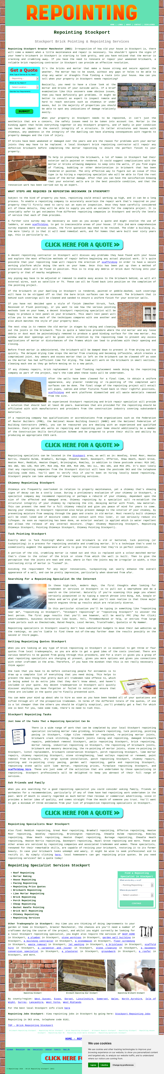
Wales (114, 999)
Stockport (79, 455)
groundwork (108, 951)
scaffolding (40, 224)
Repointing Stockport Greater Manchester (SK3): (40, 49)
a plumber (34, 937)
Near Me (66, 1049)
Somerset (102, 999)
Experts (57, 1049)
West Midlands (72, 1002)
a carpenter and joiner (55, 948)
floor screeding (124, 941)
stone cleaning (106, 948)
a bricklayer (114, 944)
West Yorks (53, 1002)
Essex (57, 999)
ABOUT (128, 25)
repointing (36, 62)
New (28, 1049)
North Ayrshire (132, 999)
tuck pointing (133, 731)
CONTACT (137, 25)
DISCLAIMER (149, 25)
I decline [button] (104, 1065)
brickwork (45, 851)
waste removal (37, 944)
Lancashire (36, 1002)
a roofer (145, 951)
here (58, 854)
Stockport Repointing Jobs (132, 1014)
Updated (48, 1049)
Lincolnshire (84, 999)
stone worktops (71, 937)
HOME (112, 25)
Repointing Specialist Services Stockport (49, 865)
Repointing (15, 455)
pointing (19, 285)
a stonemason (83, 941)
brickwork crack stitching (50, 738)
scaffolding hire (19, 769)
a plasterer (70, 951)
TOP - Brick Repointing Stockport (30, 1025)
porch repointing (111, 752)
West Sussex (43, 999)
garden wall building (116, 937)
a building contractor (39, 941)
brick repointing (103, 144)
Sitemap (10, 1049)
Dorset (69, 999)
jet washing (76, 944)
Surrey (22, 1002)
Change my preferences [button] (123, 1065)
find (18, 830)
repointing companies (63, 844)
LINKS (120, 25)
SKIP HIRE (128, 934)
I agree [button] (93, 1065)
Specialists (38, 1049)
